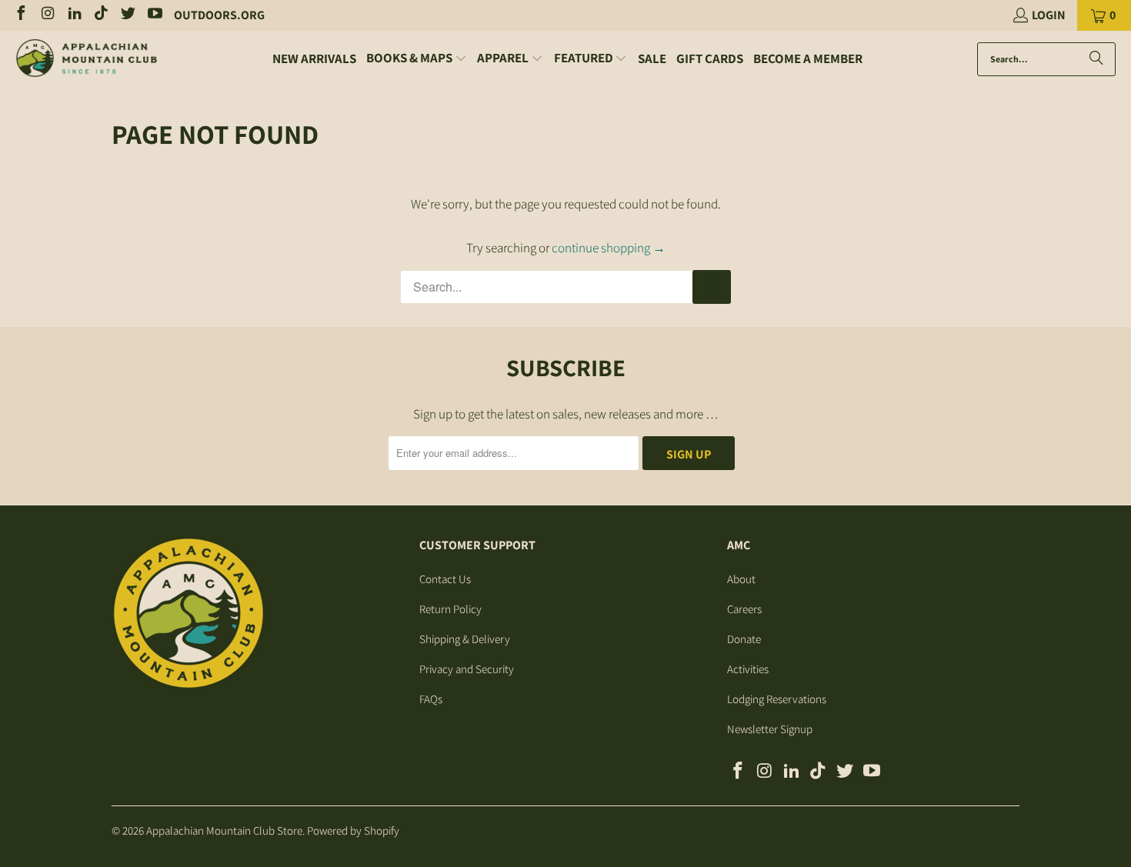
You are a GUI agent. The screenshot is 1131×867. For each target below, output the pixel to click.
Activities (748, 669)
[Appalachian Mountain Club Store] (86, 59)
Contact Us (445, 579)
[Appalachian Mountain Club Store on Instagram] (46, 15)
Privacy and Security (466, 669)
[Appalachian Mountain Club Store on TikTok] (100, 15)
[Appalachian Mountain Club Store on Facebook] (20, 15)
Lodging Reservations (776, 699)
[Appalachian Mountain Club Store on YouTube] (153, 15)
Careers (744, 609)
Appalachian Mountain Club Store (224, 830)
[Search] (1096, 59)
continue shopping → (609, 247)
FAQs (430, 699)
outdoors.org (219, 15)
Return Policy (450, 609)
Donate (744, 639)
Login (1049, 15)
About (741, 579)
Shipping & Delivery (464, 639)
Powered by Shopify (353, 830)
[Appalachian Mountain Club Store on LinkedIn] (73, 15)
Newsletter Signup (769, 729)
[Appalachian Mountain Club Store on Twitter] (126, 15)
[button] (416, 58)
